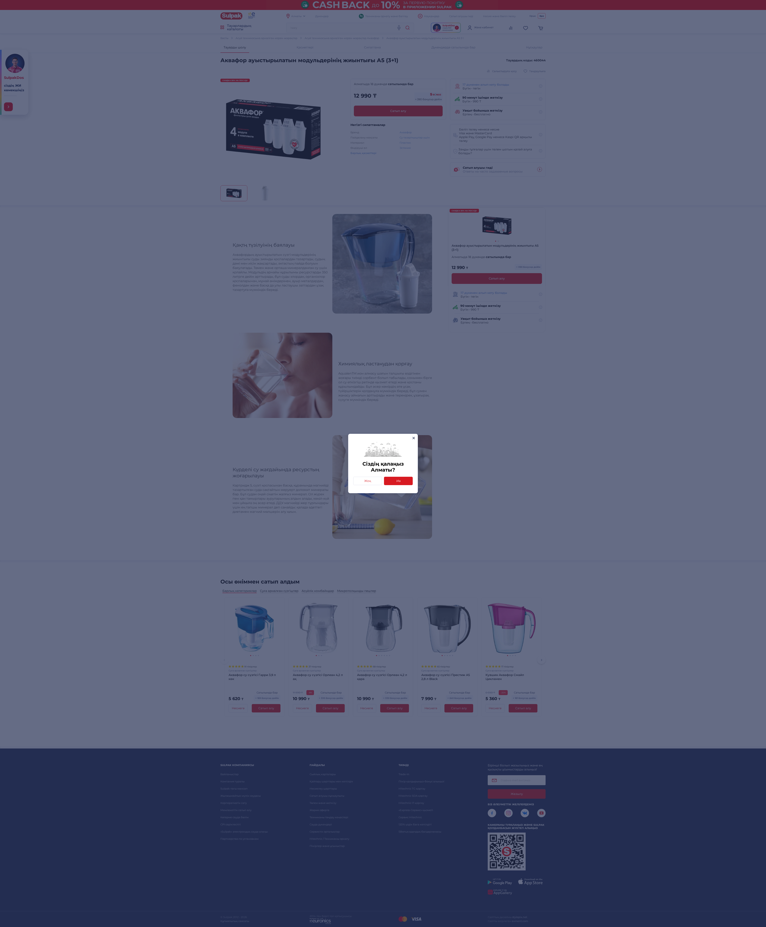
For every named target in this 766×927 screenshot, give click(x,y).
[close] (414, 438)
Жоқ (367, 481)
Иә (398, 481)
